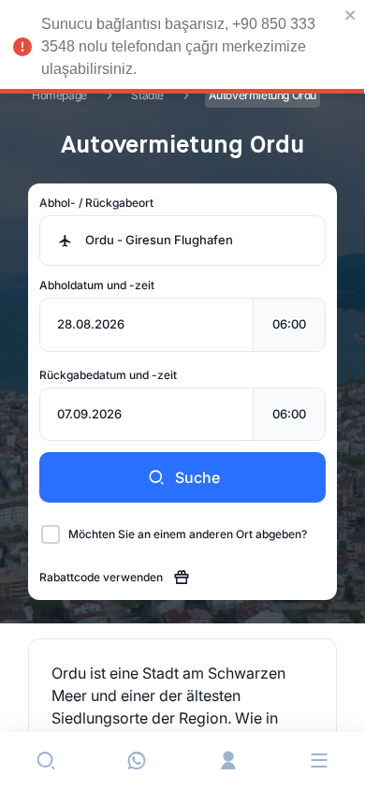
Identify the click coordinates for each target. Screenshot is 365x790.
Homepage (59, 95)
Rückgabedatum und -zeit (108, 375)
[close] (351, 14)
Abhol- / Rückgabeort (96, 203)
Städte (147, 95)
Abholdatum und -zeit (96, 285)
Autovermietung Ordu (262, 95)
